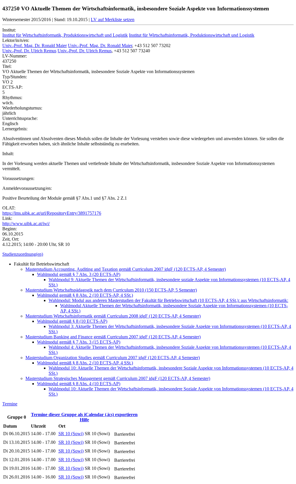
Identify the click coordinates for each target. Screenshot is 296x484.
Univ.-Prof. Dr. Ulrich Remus (29, 50)
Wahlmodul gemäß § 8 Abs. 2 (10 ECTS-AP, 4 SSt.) (85, 295)
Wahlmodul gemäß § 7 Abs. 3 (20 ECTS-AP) (78, 274)
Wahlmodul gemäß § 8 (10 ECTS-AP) (72, 321)
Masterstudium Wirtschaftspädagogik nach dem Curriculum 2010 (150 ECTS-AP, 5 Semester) (111, 290)
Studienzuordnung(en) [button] (22, 254)
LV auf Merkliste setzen (112, 19)
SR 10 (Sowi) (71, 433)
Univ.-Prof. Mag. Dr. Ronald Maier (34, 45)
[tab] (148, 254)
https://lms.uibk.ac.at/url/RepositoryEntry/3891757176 (51, 213)
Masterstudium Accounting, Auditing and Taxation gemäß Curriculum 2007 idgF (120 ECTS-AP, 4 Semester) (125, 269)
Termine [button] (9, 403)
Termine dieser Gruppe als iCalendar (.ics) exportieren (84, 414)
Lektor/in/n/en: (15, 40)
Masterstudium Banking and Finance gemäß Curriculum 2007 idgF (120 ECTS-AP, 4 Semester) (113, 336)
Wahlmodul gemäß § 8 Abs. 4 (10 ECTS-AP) (78, 383)
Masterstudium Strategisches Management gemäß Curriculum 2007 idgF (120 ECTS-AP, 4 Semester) (117, 378)
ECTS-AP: (12, 87)
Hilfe (84, 419)
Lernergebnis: (14, 128)
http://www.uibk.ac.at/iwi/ (26, 223)
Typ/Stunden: (14, 76)
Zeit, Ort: (10, 239)
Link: (7, 218)
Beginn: (9, 228)
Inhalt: (8, 153)
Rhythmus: (12, 97)
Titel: (7, 66)
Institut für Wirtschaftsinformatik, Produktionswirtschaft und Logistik (65, 35)
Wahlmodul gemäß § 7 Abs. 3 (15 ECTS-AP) (78, 342)
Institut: (9, 29)
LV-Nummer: (14, 55)
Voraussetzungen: (18, 178)
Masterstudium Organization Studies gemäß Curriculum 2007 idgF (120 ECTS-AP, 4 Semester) (112, 357)
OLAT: (8, 207)
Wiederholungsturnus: (22, 107)
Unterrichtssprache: (20, 118)
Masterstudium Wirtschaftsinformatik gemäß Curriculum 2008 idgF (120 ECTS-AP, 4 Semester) (113, 316)
